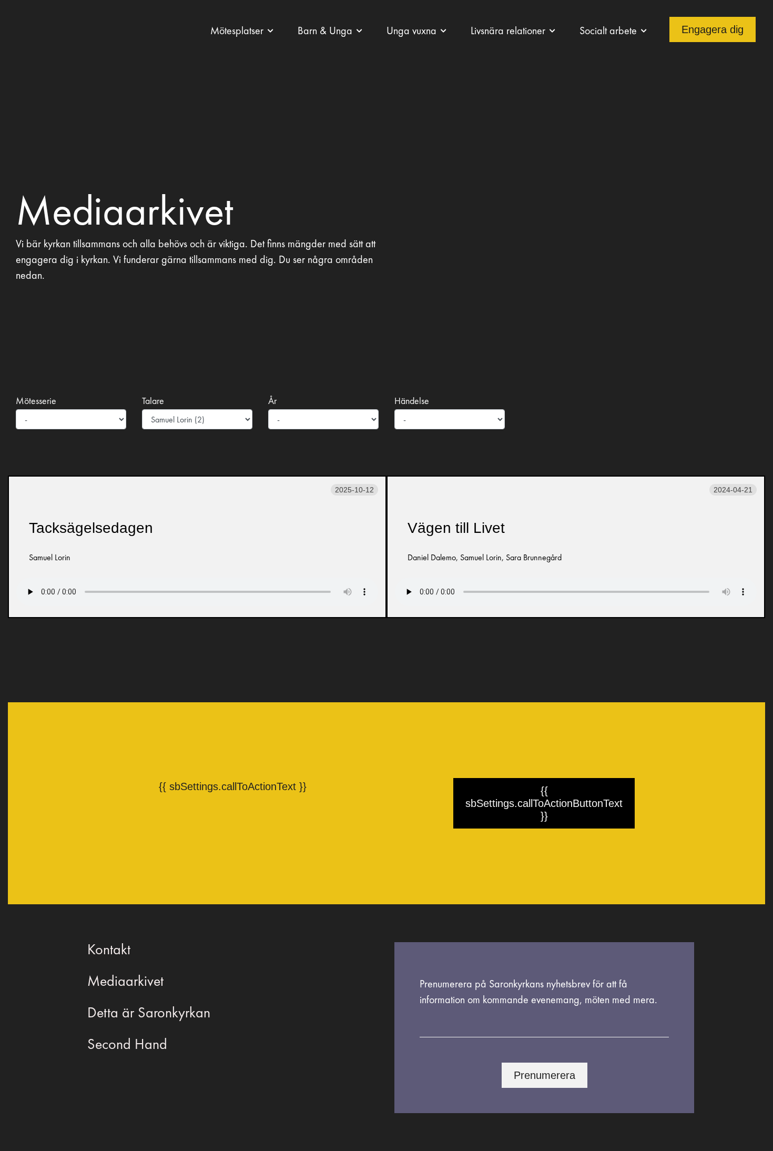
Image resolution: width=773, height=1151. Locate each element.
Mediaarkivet (125, 981)
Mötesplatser (236, 30)
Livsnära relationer (508, 30)
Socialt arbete (608, 30)
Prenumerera (544, 1075)
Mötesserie (36, 401)
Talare (153, 401)
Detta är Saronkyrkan (148, 1012)
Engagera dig (713, 29)
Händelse (411, 401)
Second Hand (127, 1044)
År (272, 401)
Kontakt (108, 949)
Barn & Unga (325, 30)
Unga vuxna (411, 30)
